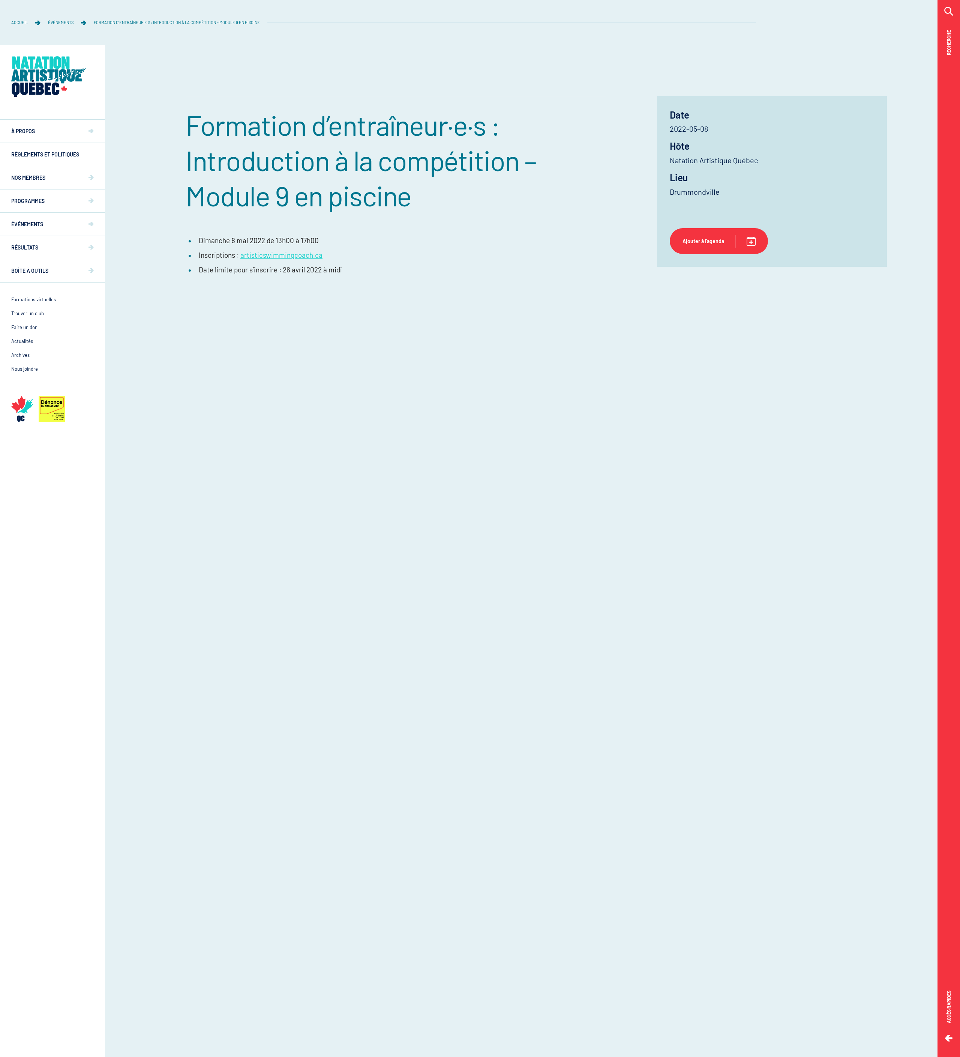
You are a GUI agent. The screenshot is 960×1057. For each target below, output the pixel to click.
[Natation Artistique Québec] (48, 76)
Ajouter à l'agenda (703, 241)
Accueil (19, 22)
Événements (61, 22)
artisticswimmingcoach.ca (281, 255)
